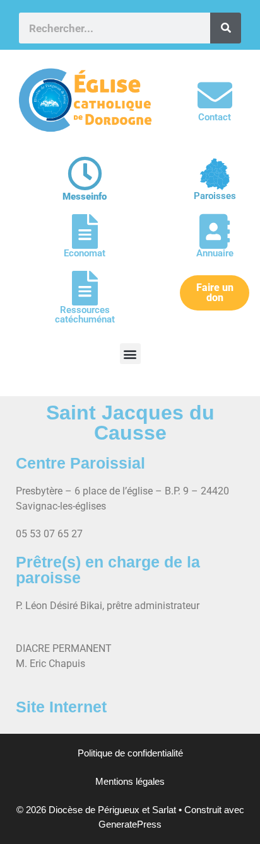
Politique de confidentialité (130, 753)
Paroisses (215, 196)
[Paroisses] (215, 174)
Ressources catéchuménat (85, 314)
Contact (214, 117)
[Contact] (215, 95)
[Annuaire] (215, 231)
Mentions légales (130, 781)
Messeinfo (84, 196)
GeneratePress (130, 824)
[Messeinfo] (85, 173)
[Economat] (85, 231)
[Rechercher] (225, 28)
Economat (84, 253)
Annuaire (214, 253)
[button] (130, 353)
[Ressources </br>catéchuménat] (85, 288)
